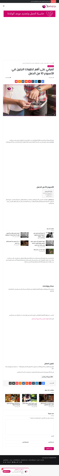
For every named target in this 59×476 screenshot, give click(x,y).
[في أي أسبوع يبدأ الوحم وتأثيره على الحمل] (24, 243)
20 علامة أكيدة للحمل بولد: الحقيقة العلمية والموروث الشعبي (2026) (39, 235)
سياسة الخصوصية (24, 459)
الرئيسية (51, 63)
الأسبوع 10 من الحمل (47, 193)
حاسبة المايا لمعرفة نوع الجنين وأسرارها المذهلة (13, 404)
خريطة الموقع (6, 459)
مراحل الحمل (46, 63)
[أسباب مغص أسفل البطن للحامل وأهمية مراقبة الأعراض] (29, 398)
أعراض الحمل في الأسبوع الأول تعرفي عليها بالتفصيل (47, 404)
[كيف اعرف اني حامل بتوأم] (50, 251)
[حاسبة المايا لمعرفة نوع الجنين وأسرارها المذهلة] (12, 398)
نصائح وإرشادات (48, 194)
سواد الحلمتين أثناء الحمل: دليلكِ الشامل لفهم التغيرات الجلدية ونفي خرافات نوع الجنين (38, 243)
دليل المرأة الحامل (16, 459)
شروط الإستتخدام (32, 459)
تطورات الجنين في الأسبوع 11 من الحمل (40, 318)
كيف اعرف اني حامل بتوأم (39, 250)
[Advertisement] (29, 29)
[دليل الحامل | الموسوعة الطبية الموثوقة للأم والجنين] (49, 6)
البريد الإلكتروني (51, 442)
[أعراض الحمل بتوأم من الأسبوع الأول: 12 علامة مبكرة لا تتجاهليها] (24, 235)
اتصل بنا (38, 459)
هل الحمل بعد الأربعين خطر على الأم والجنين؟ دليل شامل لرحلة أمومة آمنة (36, 1)
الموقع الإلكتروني (25, 442)
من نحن (10, 459)
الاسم (52, 436)
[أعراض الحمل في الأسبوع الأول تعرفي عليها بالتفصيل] (46, 398)
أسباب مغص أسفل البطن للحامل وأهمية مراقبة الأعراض (29, 404)
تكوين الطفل (48, 196)
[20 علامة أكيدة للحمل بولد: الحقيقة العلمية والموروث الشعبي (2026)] (50, 235)
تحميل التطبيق (6, 471)
